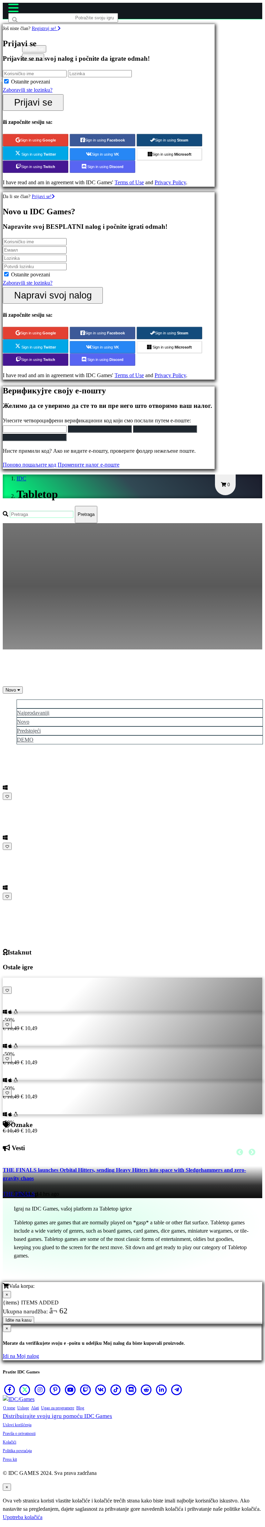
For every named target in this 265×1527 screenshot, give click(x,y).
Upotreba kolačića (22, 1517)
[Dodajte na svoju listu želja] (7, 796)
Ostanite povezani (30, 82)
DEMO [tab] (25, 740)
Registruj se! (45, 28)
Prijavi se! (42, 196)
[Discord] (131, 1389)
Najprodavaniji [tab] (33, 713)
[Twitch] (85, 1389)
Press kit (10, 1459)
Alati (35, 1408)
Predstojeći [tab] (29, 731)
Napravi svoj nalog (53, 295)
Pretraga (86, 514)
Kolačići (9, 1442)
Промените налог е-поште (88, 465)
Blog (80, 1408)
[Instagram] (40, 1389)
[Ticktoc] (116, 1389)
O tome (9, 1408)
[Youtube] (70, 1389)
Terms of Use (129, 182)
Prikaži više (17, 904)
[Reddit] (146, 1389)
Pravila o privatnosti (19, 1433)
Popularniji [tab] (29, 704)
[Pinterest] (55, 1389)
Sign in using (38, 140)
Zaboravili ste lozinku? (27, 90)
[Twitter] (25, 1389)
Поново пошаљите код (29, 465)
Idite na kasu (18, 1320)
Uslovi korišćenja (17, 1424)
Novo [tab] (23, 722)
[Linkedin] (161, 1389)
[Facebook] (10, 1389)
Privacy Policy (170, 182)
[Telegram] (177, 1389)
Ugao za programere (57, 1408)
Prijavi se (33, 102)
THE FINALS (19, 1194)
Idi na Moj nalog (21, 1356)
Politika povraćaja (17, 1450)
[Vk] (101, 1389)
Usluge (23, 1408)
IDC (21, 478)
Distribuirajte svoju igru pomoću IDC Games (57, 1416)
